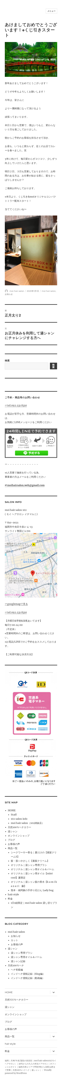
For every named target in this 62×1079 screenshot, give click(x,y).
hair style (13, 894)
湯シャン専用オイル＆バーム (26, 956)
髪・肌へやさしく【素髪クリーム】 (30, 860)
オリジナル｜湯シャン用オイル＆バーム (32, 869)
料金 (10, 898)
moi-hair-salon (16, 291)
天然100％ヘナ (16, 965)
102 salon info (19, 818)
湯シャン (12, 831)
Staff (14, 814)
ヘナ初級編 (17, 969)
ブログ (11, 839)
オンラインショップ (18, 835)
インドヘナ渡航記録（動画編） (28, 978)
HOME (11, 810)
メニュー (51, 11)
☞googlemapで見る (16, 603)
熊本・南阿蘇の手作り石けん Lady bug (32, 890)
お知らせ (9, 294)
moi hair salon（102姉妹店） (27, 822)
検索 (7, 360)
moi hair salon (49, 291)
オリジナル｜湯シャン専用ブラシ (29, 865)
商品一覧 (12, 848)
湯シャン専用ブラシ (22, 952)
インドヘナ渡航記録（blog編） (28, 973)
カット (14, 940)
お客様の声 (14, 843)
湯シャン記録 (18, 961)
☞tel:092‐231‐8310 (16, 405)
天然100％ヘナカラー (19, 827)
